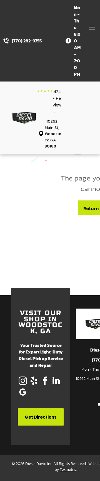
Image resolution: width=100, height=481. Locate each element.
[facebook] (45, 381)
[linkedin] (56, 381)
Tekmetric (68, 469)
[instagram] (23, 381)
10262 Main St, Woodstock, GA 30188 (53, 133)
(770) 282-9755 (27, 40)
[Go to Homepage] (24, 114)
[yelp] (34, 381)
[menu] (91, 27)
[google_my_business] (23, 392)
